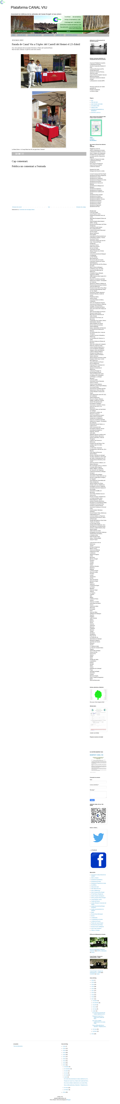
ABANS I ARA (59, 35)
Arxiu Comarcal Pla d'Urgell (97, 892)
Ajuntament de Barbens (96, 879)
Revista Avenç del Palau (97, 924)
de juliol (95, 1004)
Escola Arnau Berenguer (97, 914)
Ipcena (92, 915)
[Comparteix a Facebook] (21, 154)
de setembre (96, 1002)
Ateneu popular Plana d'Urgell (98, 897)
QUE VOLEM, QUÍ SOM (34, 35)
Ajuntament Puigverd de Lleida (98, 883)
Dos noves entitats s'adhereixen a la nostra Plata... (99, 1022)
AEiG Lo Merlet (94, 878)
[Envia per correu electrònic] (16, 154)
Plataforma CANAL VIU (29, 7)
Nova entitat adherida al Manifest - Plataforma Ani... (99, 1026)
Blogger (69, 1099)
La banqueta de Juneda (97, 919)
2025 (92, 982)
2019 (92, 994)
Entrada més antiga (81, 207)
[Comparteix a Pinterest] (23, 154)
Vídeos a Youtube (95, 930)
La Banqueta (94, 917)
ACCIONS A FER (48, 35)
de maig (95, 1009)
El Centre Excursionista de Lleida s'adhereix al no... (99, 1013)
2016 (92, 1033)
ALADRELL (94, 885)
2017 (92, 999)
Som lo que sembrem (96, 928)
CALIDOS (92, 974)
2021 (92, 990)
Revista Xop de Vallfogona (97, 926)
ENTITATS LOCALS (71, 35)
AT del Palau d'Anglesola (97, 894)
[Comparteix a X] (19, 154)
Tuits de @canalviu (18, 1046)
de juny (94, 1006)
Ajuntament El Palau (96, 881)
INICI (13, 35)
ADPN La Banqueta (101, 951)
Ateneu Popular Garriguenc (97, 896)
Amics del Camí (95, 887)
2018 (92, 996)
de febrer (95, 1031)
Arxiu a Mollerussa (95, 890)
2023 (92, 986)
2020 (92, 992)
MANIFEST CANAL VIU (96, 755)
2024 (92, 984)
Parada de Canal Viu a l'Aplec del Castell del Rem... (98, 1017)
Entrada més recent (17, 207)
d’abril (94, 1011)
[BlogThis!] (18, 154)
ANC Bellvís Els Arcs (96, 888)
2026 (92, 980)
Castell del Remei (95, 901)
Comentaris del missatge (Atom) (26, 209)
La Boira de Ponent (95, 921)
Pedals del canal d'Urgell (97, 923)
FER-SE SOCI (21, 35)
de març (95, 1029)
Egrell (92, 912)
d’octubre (95, 1000)
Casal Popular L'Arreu (96, 899)
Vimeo (92, 952)
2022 (92, 988)
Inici (49, 207)
